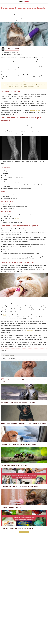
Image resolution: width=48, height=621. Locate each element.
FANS (4, 314)
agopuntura (30, 330)
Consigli (3, 401)
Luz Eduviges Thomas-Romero (12, 49)
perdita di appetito (35, 110)
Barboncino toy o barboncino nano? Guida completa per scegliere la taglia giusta (23, 380)
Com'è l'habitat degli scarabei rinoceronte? (14, 465)
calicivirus (16, 218)
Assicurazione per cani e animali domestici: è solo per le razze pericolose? (23, 423)
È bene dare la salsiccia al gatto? (11, 507)
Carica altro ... (24, 532)
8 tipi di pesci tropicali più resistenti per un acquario (17, 528)
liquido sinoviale (17, 255)
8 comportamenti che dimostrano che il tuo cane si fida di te (19, 486)
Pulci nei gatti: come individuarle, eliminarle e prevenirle (18, 402)
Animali (2, 378)
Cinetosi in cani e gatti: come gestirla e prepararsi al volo (18, 444)
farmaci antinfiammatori (12, 301)
